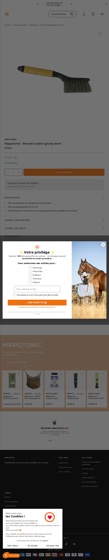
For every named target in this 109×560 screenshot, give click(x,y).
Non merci (12, 545)
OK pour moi (52, 545)
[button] (6, 555)
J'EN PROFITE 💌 (37, 302)
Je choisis (33, 545)
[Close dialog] (103, 244)
